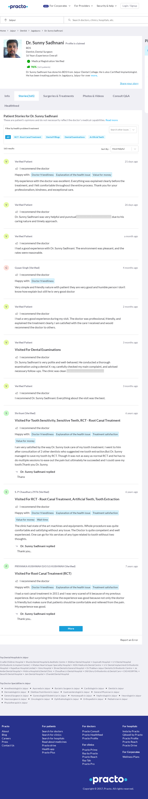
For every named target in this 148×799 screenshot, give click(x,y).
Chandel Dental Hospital (57, 674)
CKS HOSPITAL (130, 671)
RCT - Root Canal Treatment (27, 137)
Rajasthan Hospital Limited (23, 668)
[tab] (7, 96)
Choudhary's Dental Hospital (68, 671)
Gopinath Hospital (101, 662)
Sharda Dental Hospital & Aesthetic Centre (45, 662)
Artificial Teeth (97, 137)
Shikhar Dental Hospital (79, 662)
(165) (26, 96)
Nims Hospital (44, 668)
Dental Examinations (75, 137)
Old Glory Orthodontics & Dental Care (103, 671)
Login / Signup (130, 5)
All (8, 137)
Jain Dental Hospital (34, 674)
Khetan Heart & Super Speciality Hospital (51, 665)
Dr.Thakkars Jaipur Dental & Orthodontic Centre (109, 668)
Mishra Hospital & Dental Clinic (37, 671)
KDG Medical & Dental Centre (87, 665)
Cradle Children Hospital (11, 662)
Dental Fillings (53, 137)
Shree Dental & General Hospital (69, 668)
